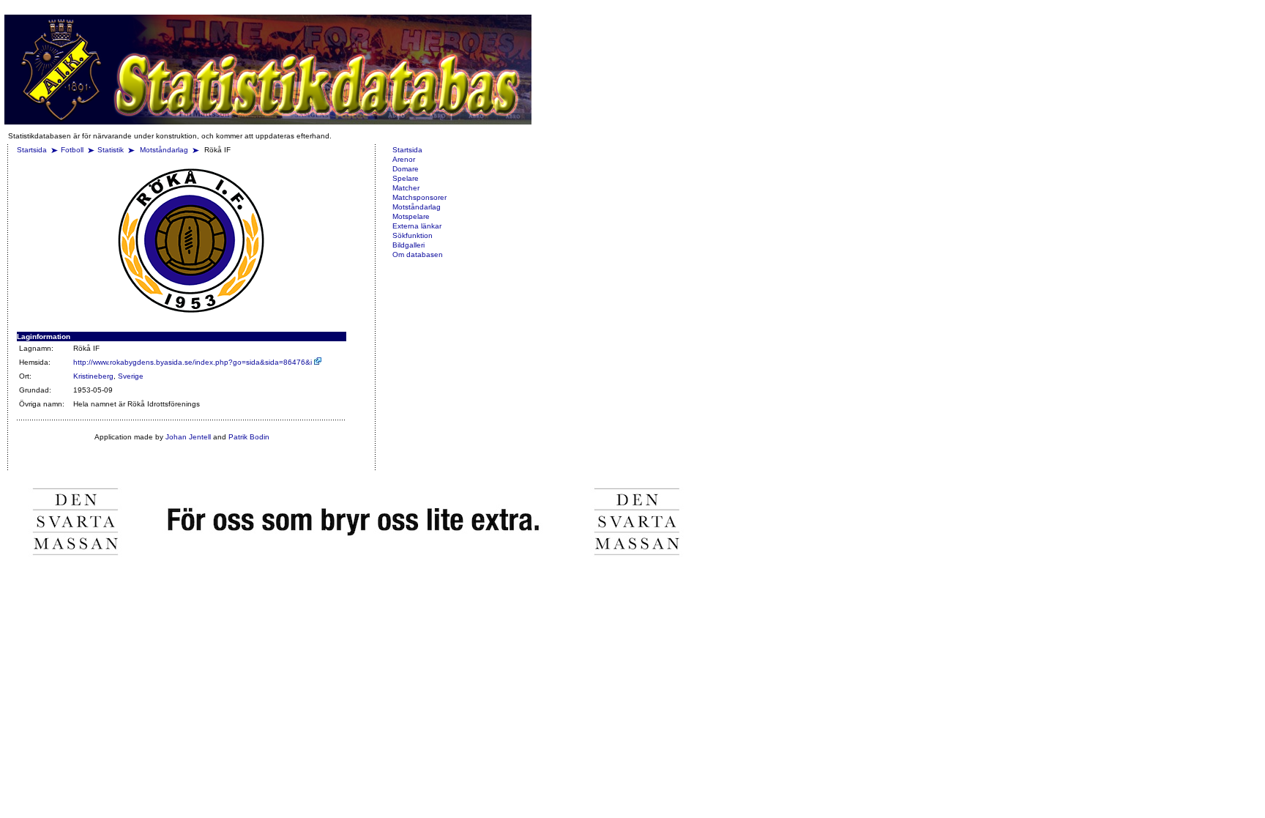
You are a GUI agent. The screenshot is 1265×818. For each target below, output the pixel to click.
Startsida (32, 150)
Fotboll (72, 150)
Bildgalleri (408, 245)
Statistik (110, 150)
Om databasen (417, 254)
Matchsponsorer (419, 197)
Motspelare (411, 216)
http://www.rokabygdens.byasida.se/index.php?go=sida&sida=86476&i (193, 362)
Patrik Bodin (248, 437)
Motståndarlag (165, 150)
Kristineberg (93, 376)
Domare (405, 169)
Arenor (403, 159)
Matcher (405, 188)
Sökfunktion (412, 235)
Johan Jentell (188, 437)
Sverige (130, 376)
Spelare (405, 178)
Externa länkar (416, 226)
